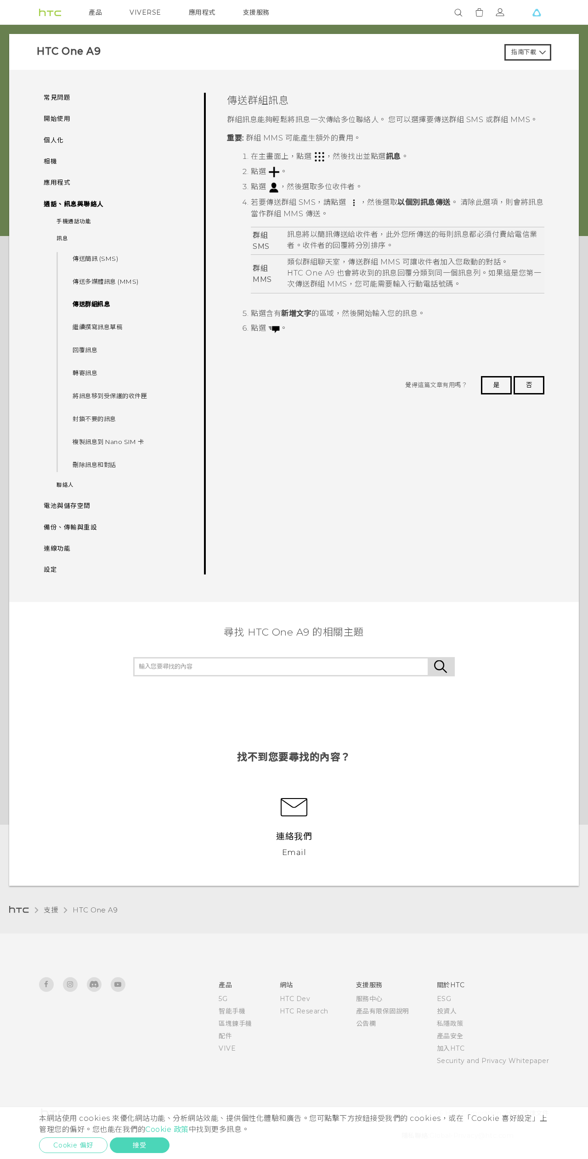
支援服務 (256, 12)
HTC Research (304, 1011)
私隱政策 (450, 1023)
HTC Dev (295, 999)
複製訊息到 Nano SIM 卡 (108, 441)
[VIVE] (536, 12)
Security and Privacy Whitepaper (493, 1061)
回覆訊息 (85, 350)
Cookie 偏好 (73, 1145)
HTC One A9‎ (95, 910)
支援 (51, 910)
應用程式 (202, 12)
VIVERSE (145, 12)
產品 (95, 12)
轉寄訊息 (85, 373)
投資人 (447, 1011)
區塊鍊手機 (235, 1023)
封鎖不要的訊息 (94, 418)
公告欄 (366, 1023)
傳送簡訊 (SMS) (95, 258)
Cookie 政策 (167, 1129)
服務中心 (369, 999)
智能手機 (232, 1011)
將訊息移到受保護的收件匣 (110, 395)
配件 (225, 1036)
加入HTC (451, 1048)
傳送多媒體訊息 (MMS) (106, 281)
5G (223, 999)
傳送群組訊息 (91, 304)
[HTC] (50, 12)
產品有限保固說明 (382, 1011)
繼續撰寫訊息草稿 (97, 327)
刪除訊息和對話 (94, 464)
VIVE (227, 1048)
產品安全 (450, 1036)
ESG (444, 999)
